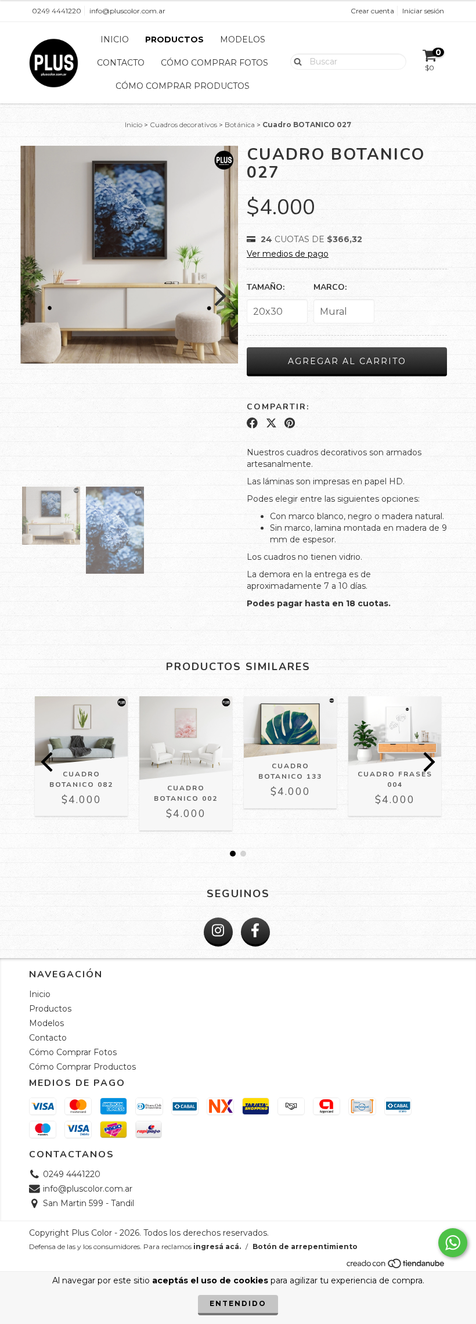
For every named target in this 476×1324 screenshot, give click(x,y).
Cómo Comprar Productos (183, 86)
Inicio (114, 39)
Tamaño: (265, 287)
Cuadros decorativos (183, 124)
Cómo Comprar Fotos (214, 62)
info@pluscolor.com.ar (127, 10)
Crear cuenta (372, 10)
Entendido (238, 1303)
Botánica (240, 124)
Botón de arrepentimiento (305, 1246)
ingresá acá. (217, 1246)
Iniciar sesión (423, 10)
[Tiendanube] (396, 1266)
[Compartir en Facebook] (252, 423)
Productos (174, 39)
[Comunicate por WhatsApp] (452, 1242)
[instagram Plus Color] (218, 932)
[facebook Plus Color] (255, 932)
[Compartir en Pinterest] (289, 423)
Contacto (121, 62)
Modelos (242, 39)
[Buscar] (295, 61)
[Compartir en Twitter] (271, 423)
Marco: (330, 287)
